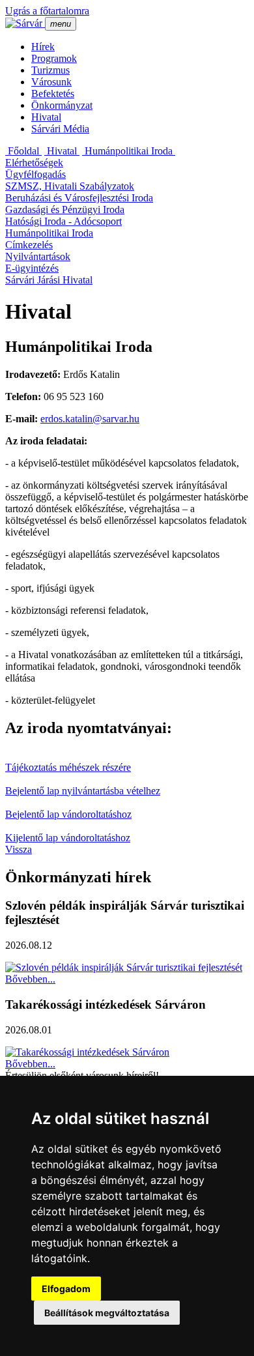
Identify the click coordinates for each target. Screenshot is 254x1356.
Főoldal (23, 150)
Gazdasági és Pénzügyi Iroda (64, 209)
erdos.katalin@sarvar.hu (89, 418)
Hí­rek (43, 46)
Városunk (51, 81)
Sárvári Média (60, 128)
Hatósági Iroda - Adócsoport (63, 221)
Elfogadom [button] (66, 1288)
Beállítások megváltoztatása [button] (106, 1312)
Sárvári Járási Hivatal (48, 279)
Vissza (18, 849)
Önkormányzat (61, 105)
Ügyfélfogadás (35, 174)
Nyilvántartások (37, 256)
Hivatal (46, 117)
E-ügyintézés (32, 268)
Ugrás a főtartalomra (47, 10)
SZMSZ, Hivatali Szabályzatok (69, 186)
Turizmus (50, 70)
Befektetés (52, 93)
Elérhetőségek (34, 162)
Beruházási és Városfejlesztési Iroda (79, 197)
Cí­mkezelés (29, 244)
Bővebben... (30, 979)
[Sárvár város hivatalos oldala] (25, 23)
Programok (54, 58)
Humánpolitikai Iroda (128, 150)
